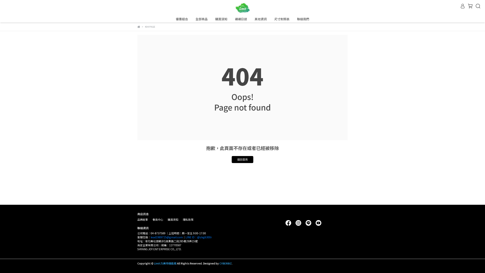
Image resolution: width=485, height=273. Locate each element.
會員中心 (158, 219)
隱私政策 (188, 219)
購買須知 (173, 219)
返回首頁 (242, 159)
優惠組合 (182, 19)
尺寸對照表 (281, 19)
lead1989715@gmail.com (167, 237)
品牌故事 (142, 219)
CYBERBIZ (225, 263)
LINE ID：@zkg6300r (198, 237)
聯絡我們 (303, 19)
